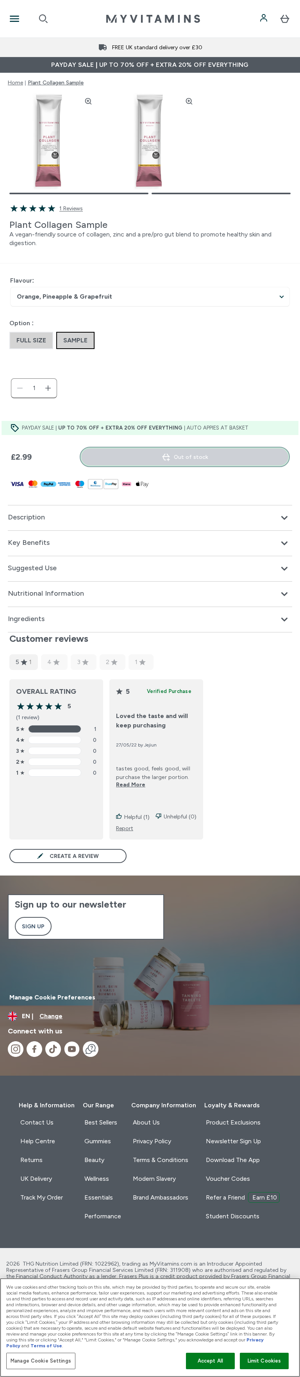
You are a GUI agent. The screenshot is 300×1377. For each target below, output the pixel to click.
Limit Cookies (264, 1361)
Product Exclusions (233, 1122)
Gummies (97, 1141)
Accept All (210, 1361)
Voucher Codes (228, 1178)
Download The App (233, 1160)
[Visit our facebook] (34, 1049)
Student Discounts (232, 1216)
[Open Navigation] (14, 19)
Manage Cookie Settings (41, 1361)
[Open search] (43, 18)
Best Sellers (100, 1122)
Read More (130, 784)
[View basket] (285, 19)
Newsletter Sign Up (233, 1141)
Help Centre (37, 1141)
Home (15, 82)
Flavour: (22, 280)
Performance (102, 1216)
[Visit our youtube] (72, 1049)
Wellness (96, 1178)
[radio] (31, 340)
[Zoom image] (88, 101)
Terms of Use (46, 1345)
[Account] (264, 18)
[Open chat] (90, 1049)
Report (124, 828)
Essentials (98, 1197)
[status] (34, 388)
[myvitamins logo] (153, 19)
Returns (31, 1160)
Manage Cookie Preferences (52, 997)
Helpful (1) (137, 817)
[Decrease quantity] (20, 388)
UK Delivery (36, 1178)
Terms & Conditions (160, 1160)
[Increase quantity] (48, 388)
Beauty (94, 1160)
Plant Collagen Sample (56, 82)
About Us (146, 1122)
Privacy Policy (152, 1141)
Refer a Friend (241, 1197)
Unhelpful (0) (180, 816)
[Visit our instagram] (15, 1049)
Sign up (33, 926)
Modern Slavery (154, 1178)
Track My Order (41, 1197)
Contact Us (37, 1122)
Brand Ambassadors (160, 1197)
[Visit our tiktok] (53, 1049)
